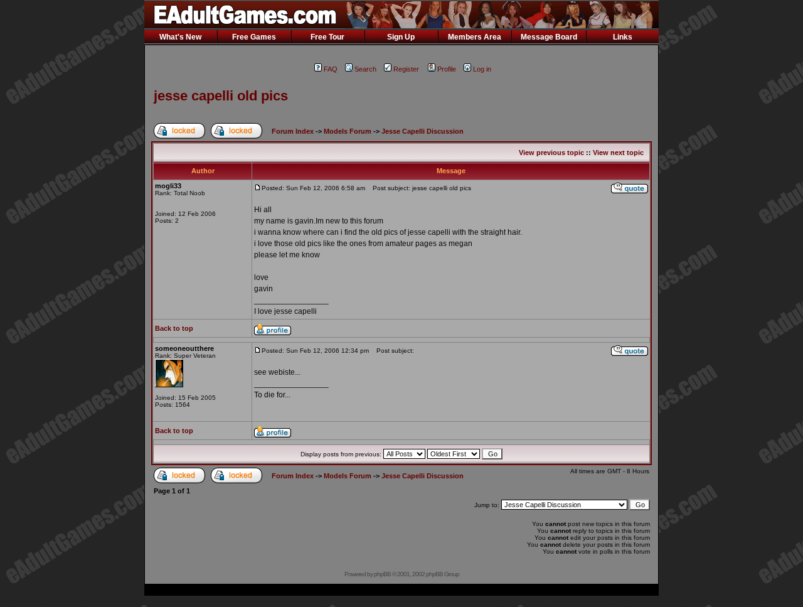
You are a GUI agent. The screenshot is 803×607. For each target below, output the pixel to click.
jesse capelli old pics (221, 96)
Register (406, 69)
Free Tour (327, 37)
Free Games (254, 37)
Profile (446, 69)
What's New (180, 37)
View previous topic (551, 152)
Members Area (474, 37)
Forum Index (293, 131)
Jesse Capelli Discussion (422, 131)
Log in (482, 69)
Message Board (549, 37)
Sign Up (401, 37)
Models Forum (347, 131)
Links (622, 37)
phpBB (382, 574)
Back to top (174, 328)
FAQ (331, 69)
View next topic (618, 152)
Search (365, 69)
